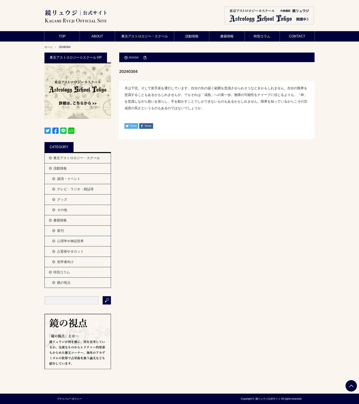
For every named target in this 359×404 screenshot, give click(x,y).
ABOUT (97, 36)
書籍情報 (227, 36)
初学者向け (65, 262)
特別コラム (262, 36)
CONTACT (297, 36)
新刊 (60, 230)
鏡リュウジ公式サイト (268, 398)
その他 (62, 210)
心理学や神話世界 (70, 241)
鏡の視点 (63, 282)
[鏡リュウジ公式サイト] (75, 16)
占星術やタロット (70, 251)
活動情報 (191, 36)
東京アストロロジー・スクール (144, 36)
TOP (62, 36)
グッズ (62, 199)
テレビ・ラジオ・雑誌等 (75, 189)
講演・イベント (68, 179)
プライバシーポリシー (69, 398)
